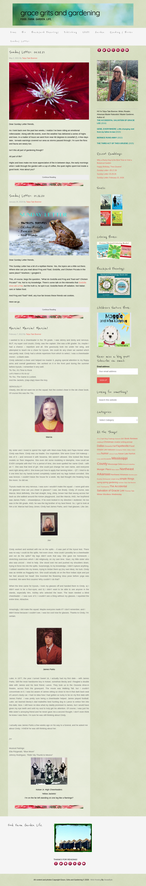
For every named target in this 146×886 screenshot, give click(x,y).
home (99, 454)
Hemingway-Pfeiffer (121, 450)
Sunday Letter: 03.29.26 (106, 174)
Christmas (109, 442)
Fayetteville (122, 445)
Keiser (121, 454)
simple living (115, 479)
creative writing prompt (123, 442)
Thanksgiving (105, 487)
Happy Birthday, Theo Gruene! (109, 167)
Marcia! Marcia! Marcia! (28, 328)
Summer (121, 482)
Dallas (100, 445)
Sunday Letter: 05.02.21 (27, 52)
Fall (114, 446)
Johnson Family (113, 454)
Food (131, 446)
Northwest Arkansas (119, 474)
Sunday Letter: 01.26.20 (26, 196)
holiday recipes (131, 450)
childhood (100, 442)
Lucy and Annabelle (104, 459)
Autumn (118, 439)
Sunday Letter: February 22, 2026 (110, 178)
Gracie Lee (102, 449)
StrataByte (108, 880)
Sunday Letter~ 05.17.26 (107, 170)
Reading (99, 479)
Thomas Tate (129, 491)
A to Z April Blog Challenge (106, 439)
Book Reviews (131, 438)
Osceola (131, 475)
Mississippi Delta (115, 464)
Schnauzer (107, 479)
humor (105, 453)
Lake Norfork (129, 454)
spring (99, 482)
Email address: (103, 367)
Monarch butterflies (129, 464)
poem (135, 474)
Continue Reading (49, 177)
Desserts (108, 446)
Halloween (111, 450)
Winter (100, 494)
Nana (113, 469)
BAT (122, 439)
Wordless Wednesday (112, 494)
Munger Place (104, 469)
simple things (127, 478)
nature (117, 469)
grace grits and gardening (73, 14)
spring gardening (110, 482)
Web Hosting (95, 880)
